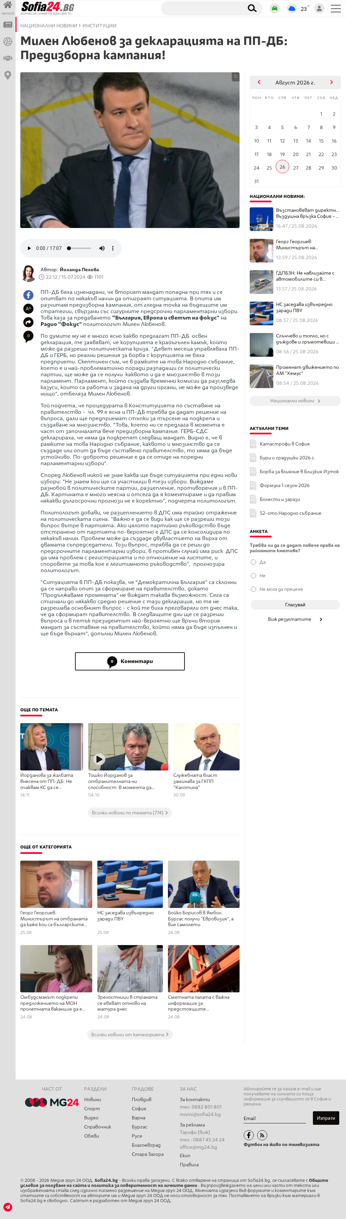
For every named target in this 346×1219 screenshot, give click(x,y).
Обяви (91, 1136)
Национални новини (48, 26)
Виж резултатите (290, 619)
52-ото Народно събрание (290, 513)
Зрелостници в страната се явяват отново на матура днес (127, 1003)
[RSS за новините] (262, 1135)
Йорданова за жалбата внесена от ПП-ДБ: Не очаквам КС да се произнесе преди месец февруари (47, 781)
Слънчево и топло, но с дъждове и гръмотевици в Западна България (307, 339)
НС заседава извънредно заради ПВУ (125, 916)
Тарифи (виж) (195, 1132)
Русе (137, 1136)
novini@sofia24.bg (200, 1114)
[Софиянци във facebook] (249, 1135)
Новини (92, 1099)
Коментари (132, 661)
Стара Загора (148, 1154)
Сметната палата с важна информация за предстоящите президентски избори (198, 1003)
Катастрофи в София (285, 444)
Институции (99, 26)
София (139, 1109)
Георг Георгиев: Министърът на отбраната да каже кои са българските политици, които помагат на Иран (54, 919)
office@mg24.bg (198, 1147)
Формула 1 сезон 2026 (285, 485)
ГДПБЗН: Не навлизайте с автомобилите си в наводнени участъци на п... (307, 276)
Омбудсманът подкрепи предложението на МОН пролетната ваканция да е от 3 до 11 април (51, 1003)
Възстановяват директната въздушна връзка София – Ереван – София (308, 213)
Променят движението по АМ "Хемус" (307, 370)
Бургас (139, 1127)
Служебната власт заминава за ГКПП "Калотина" (195, 781)
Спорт (92, 1109)
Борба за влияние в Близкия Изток (299, 472)
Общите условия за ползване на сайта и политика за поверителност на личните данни (174, 1183)
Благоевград (146, 1145)
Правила (189, 1165)
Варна (138, 1118)
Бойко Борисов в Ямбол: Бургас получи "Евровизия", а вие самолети (200, 919)
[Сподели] (28, 322)
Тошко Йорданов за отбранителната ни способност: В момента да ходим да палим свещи (119, 781)
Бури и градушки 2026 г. (287, 458)
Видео (91, 1118)
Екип (185, 1156)
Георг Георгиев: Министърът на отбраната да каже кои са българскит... (306, 245)
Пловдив (141, 1099)
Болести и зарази (280, 499)
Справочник (97, 1127)
